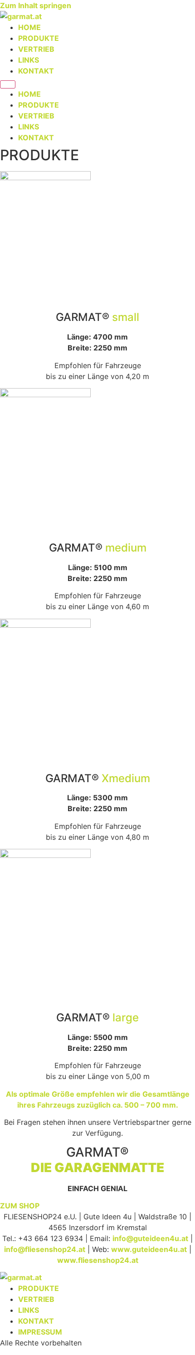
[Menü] (7, 84)
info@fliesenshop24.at (44, 1249)
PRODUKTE (38, 38)
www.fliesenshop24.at (97, 1260)
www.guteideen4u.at (149, 1249)
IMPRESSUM (40, 1331)
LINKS (28, 59)
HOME (29, 27)
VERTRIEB (36, 49)
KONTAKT (36, 70)
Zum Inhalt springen (35, 5)
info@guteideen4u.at (150, 1238)
